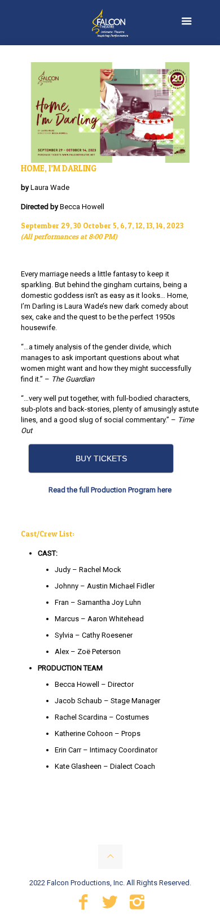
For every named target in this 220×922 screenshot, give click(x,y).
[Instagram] (137, 905)
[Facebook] (83, 905)
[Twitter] (110, 905)
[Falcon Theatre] (110, 22)
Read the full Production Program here (110, 490)
